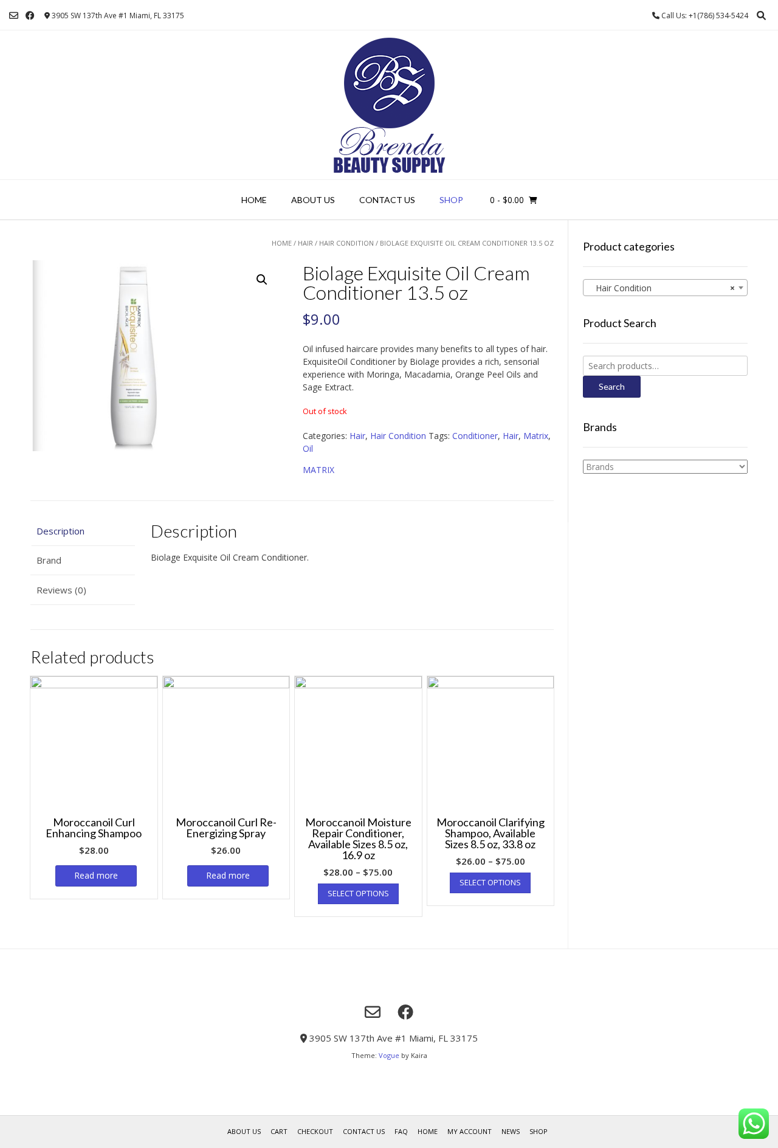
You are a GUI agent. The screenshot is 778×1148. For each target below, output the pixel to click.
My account (469, 1131)
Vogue (389, 1055)
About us (313, 200)
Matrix (535, 435)
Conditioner (475, 435)
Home (254, 200)
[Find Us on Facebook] (30, 15)
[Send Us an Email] (13, 15)
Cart (278, 1131)
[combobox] (665, 287)
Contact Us (387, 200)
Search (612, 386)
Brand (48, 560)
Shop (451, 200)
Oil (308, 448)
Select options (358, 893)
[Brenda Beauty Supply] (389, 104)
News (510, 1131)
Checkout (315, 1131)
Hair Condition (346, 242)
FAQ (401, 1131)
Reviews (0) (61, 590)
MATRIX (318, 469)
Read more (96, 875)
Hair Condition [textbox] (661, 288)
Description (60, 531)
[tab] (82, 531)
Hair (305, 242)
